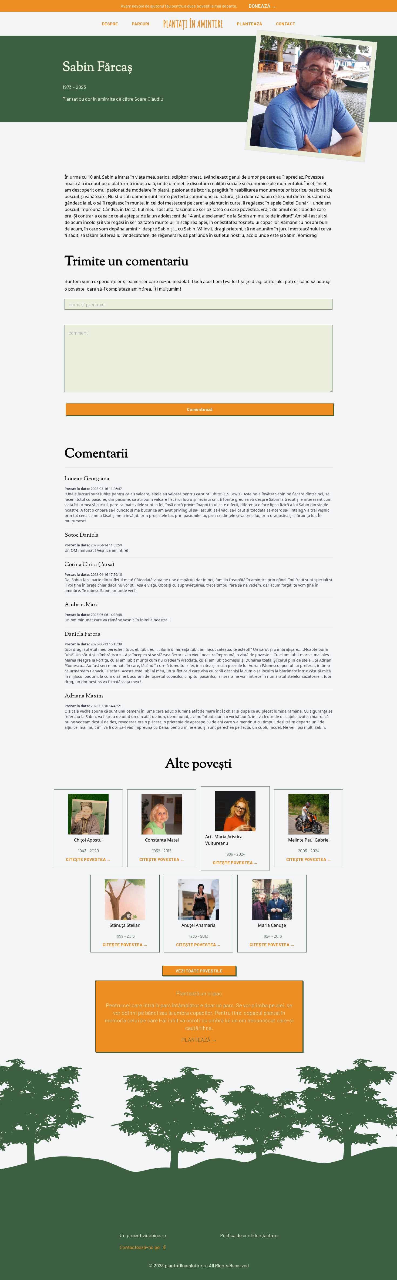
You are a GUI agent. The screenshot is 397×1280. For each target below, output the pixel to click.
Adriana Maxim (84, 696)
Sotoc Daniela (82, 535)
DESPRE (110, 23)
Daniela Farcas (82, 634)
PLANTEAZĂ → (199, 1039)
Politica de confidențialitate (248, 1235)
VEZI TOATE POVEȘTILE (199, 970)
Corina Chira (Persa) (89, 564)
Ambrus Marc (81, 605)
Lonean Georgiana (87, 479)
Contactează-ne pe (140, 1247)
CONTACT (285, 23)
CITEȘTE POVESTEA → (88, 859)
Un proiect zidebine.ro (143, 1235)
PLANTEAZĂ (249, 23)
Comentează (199, 409)
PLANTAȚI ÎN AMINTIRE (193, 23)
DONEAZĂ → (262, 6)
